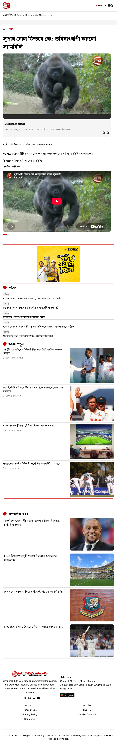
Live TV (87, 709)
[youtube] (38, 698)
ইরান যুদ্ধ (20, 15)
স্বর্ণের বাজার (33, 15)
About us (30, 705)
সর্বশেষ (12, 288)
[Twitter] (25, 698)
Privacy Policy (29, 714)
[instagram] (29, 698)
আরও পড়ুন (16, 344)
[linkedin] (34, 698)
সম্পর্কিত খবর (18, 514)
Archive (87, 705)
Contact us (30, 719)
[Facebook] (21, 698)
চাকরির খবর (46, 15)
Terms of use (30, 709)
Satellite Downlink (87, 714)
